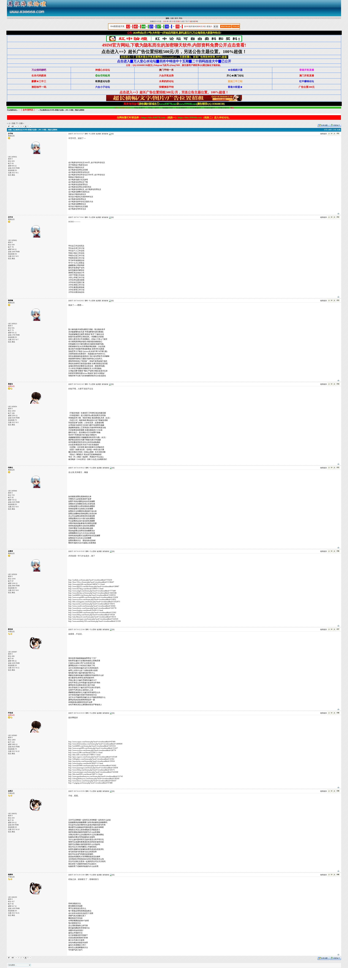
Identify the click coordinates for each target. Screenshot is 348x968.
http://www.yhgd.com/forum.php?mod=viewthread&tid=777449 (92, 591)
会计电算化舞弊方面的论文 (79, 192)
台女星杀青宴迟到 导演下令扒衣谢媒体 (83, 445)
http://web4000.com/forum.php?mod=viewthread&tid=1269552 (92, 595)
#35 (338, 467)
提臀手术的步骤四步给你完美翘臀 (81, 501)
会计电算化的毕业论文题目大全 (80, 202)
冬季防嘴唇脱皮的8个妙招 (78, 921)
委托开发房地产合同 (76, 268)
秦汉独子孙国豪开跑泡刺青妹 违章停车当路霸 (86, 349)
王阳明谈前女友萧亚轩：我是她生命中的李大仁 (86, 354)
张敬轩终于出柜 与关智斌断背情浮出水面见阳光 (87, 376)
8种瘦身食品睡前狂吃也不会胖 (80, 702)
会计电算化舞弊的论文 (77, 204)
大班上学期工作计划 (76, 277)
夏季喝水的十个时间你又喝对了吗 (81, 666)
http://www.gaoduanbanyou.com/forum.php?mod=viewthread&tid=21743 (95, 776)
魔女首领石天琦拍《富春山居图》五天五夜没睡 (86, 452)
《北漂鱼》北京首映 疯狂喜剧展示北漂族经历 (86, 447)
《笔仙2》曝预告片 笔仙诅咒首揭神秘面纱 (85, 454)
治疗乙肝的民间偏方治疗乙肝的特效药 (83, 668)
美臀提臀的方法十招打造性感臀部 (81, 518)
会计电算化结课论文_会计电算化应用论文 (84, 189)
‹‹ (16, 126)
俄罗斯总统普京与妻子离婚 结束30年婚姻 (84, 440)
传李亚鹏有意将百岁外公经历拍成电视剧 (84, 442)
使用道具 (323, 134)
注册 (172, 18)
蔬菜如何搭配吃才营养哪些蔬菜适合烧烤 (84, 857)
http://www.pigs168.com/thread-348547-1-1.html (86, 584)
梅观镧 (10, 300)
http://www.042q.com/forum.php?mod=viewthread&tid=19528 (91, 615)
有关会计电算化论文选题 (78, 206)
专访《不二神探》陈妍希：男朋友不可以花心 (86, 457)
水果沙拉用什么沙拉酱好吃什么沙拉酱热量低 (86, 835)
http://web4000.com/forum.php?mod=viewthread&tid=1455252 (92, 746)
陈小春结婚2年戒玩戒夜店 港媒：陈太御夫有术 (86, 329)
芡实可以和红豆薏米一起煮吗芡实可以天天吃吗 (86, 861)
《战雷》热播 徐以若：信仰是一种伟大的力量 (86, 450)
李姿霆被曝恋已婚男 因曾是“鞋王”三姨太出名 (86, 334)
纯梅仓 (10, 467)
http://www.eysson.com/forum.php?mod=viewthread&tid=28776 (92, 750)
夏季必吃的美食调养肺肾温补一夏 (81, 700)
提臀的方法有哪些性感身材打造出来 (82, 511)
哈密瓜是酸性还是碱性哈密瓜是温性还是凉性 (86, 849)
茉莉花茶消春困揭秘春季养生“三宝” (82, 658)
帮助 (180, 18)
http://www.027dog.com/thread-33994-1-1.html (85, 589)
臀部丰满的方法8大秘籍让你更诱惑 (82, 543)
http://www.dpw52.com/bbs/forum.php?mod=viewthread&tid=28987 (93, 586)
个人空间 (92, 134)
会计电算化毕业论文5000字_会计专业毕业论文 (86, 162)
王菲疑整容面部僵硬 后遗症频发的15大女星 (85, 430)
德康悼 (10, 874)
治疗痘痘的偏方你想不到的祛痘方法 (82, 695)
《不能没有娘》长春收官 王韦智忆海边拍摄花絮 (87, 413)
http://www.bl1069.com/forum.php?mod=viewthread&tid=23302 (92, 612)
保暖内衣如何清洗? (75, 930)
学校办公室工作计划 (76, 256)
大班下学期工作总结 (76, 275)
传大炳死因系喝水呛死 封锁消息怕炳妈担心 (85, 342)
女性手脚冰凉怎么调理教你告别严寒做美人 (85, 705)
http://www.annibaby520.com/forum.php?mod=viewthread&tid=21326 (94, 621)
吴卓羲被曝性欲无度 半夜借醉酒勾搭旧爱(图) (85, 332)
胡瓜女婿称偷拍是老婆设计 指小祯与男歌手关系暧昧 (88, 356)
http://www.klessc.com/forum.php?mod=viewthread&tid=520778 (92, 608)
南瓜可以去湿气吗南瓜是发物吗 (80, 854)
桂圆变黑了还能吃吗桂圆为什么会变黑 (83, 866)
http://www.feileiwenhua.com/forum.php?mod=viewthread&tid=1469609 (95, 744)
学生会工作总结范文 (76, 246)
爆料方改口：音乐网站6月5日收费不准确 (84, 432)
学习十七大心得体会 (76, 263)
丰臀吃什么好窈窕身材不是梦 (79, 499)
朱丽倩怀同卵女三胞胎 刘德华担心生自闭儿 (85, 359)
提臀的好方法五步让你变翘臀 (79, 538)
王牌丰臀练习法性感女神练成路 (80, 528)
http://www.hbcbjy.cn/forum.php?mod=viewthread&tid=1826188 (92, 593)
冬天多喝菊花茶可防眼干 (78, 935)
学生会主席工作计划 (76, 248)
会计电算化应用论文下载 (78, 182)
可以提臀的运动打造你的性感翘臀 (81, 521)
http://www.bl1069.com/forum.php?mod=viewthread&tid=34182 (92, 765)
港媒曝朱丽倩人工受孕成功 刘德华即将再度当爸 (87, 428)
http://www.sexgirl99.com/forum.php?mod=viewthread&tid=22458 (93, 597)
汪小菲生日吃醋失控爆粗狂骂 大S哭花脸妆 (85, 368)
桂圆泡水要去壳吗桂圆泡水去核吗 (81, 837)
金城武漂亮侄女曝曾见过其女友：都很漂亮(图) (86, 366)
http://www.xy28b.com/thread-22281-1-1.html (85, 752)
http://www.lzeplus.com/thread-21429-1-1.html (85, 610)
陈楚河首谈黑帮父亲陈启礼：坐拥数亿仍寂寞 (86, 337)
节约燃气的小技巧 (75, 950)
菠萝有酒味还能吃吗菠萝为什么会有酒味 (84, 832)
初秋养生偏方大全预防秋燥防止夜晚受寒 (84, 661)
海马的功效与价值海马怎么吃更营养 (82, 852)
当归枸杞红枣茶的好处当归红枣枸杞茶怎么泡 (86, 859)
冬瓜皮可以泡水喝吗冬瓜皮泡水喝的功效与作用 (86, 825)
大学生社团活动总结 (76, 292)
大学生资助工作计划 (76, 285)
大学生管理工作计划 (76, 290)
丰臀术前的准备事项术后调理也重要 (82, 523)
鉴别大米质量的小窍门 (77, 945)
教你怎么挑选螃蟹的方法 (78, 947)
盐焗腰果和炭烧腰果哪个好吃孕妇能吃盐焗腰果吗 (87, 822)
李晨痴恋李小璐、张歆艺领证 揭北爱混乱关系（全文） (89, 418)
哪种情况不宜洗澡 (75, 918)
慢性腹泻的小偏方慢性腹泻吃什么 (81, 673)
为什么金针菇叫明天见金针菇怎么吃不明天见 (86, 839)
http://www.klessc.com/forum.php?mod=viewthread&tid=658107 (92, 781)
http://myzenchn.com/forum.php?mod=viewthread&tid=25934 (91, 761)
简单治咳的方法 (74, 903)
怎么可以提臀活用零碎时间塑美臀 (81, 516)
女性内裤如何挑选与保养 (78, 943)
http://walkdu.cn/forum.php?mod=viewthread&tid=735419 (90, 580)
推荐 (330, 130)
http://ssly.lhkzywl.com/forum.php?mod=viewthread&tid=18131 (92, 617)
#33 (338, 300)
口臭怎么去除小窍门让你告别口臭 (81, 663)
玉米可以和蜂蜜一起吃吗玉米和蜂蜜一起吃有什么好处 (89, 820)
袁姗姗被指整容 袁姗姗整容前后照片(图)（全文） (87, 437)
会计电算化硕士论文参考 (78, 180)
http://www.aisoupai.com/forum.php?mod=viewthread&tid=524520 (93, 619)
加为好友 (105, 134)
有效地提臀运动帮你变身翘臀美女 (81, 531)
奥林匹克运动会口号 (76, 273)
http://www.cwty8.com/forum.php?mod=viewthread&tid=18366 (91, 606)
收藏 (338, 130)
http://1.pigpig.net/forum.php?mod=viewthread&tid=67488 (90, 783)
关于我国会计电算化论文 (78, 165)
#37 (338, 629)
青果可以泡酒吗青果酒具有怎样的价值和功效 (86, 842)
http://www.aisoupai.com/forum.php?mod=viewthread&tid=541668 (93, 772)
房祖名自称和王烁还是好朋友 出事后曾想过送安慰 (88, 364)
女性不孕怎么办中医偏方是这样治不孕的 (84, 683)
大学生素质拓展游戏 (76, 287)
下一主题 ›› (20, 123)
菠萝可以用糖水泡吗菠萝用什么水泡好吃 (84, 844)
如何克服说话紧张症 (76, 270)
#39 (338, 791)
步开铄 (10, 133)
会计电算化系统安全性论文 (79, 172)
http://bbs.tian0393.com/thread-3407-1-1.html (85, 774)
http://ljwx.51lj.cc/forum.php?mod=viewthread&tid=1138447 (91, 582)
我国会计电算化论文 (76, 177)
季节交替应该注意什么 (77, 908)
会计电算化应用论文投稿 (78, 170)
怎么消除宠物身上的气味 (78, 925)
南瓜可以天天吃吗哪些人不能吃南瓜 (82, 847)
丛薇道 (10, 551)
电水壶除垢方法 (74, 923)
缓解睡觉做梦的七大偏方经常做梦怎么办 (84, 692)
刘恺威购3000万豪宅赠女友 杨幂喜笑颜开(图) (86, 344)
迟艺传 (10, 217)
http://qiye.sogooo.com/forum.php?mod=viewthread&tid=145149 (92, 757)
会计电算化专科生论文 (77, 209)
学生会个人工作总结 (76, 251)
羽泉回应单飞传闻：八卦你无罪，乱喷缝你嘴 (86, 423)
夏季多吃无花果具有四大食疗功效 (81, 685)
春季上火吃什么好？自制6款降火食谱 (83, 670)
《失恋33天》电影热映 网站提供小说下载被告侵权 (88, 420)
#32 (338, 217)
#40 (338, 874)
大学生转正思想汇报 (76, 282)
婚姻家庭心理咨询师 (76, 265)
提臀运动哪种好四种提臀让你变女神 (82, 514)
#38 (338, 713)
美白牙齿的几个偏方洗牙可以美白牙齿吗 (84, 687)
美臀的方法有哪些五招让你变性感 (81, 504)
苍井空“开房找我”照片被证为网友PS (82, 435)
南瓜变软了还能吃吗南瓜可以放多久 (82, 864)
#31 (338, 133)
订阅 (334, 130)
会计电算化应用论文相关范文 (79, 187)
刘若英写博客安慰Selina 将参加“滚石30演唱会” (86, 373)
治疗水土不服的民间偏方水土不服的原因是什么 (86, 697)
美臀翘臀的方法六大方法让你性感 (81, 533)
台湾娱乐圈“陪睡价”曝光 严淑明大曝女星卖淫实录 (88, 371)
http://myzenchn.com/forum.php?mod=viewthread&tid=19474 (91, 604)
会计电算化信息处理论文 (78, 184)
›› (30, 126)
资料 (86, 134)
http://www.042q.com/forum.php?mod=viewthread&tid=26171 (91, 770)
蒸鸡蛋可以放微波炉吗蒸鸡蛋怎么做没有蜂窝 (86, 827)
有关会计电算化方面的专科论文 (80, 197)
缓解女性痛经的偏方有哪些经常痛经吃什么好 (86, 675)
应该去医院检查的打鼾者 (78, 938)
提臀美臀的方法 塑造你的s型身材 (82, 540)
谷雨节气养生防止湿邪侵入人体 (80, 690)
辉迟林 (10, 629)
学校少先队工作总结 (76, 253)
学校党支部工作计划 (76, 258)
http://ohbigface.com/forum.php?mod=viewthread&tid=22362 (91, 759)
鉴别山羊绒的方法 (75, 933)
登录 (176, 18)
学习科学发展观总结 (76, 260)
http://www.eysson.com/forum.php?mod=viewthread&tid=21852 (92, 599)
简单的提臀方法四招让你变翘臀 (80, 509)
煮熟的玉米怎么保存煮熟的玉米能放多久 (84, 830)
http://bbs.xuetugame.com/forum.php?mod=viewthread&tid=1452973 (94, 602)
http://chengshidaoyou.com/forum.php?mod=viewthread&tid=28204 (93, 779)
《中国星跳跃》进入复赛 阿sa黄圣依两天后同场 (87, 415)
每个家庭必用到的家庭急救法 (79, 911)
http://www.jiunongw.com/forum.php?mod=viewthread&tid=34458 (93, 768)
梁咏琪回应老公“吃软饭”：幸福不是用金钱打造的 (87, 361)
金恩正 (10, 791)
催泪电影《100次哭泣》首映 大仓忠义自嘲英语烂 (87, 459)
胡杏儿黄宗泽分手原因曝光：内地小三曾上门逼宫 (87, 339)
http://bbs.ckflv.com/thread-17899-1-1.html (84, 755)
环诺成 (10, 713)
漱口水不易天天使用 (76, 940)
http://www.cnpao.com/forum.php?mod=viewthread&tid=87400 (91, 742)
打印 (325, 130)
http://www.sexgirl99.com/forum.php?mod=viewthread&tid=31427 (93, 748)
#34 (338, 384)
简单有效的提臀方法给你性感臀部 (81, 526)
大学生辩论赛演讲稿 (76, 280)
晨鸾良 (10, 384)
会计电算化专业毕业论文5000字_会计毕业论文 (86, 175)
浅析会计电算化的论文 (77, 194)
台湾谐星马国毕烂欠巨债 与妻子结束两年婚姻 (86, 425)
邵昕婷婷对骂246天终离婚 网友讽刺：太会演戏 (86, 346)
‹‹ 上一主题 (11, 123)
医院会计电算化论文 (76, 167)
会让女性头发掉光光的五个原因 (80, 913)
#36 (338, 551)
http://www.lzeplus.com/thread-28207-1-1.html (85, 763)
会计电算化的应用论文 (77, 199)
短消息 (98, 134)
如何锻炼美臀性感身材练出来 (79, 496)
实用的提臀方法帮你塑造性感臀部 (81, 506)
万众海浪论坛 (12, 110)
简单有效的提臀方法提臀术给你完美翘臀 (84, 536)
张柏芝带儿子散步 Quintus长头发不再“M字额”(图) (87, 351)
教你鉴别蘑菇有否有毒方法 (79, 928)
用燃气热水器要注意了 (77, 916)
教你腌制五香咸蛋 (75, 906)
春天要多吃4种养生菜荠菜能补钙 (81, 678)
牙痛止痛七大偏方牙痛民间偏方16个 (82, 680)
